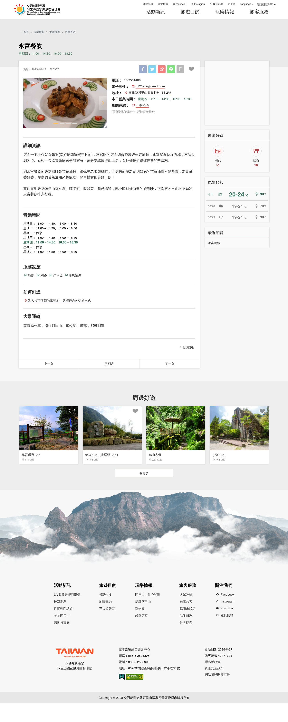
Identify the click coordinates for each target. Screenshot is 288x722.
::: (139, 4)
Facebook (227, 594)
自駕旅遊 (186, 601)
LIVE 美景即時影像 (67, 594)
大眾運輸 (186, 594)
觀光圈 (140, 608)
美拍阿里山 (62, 615)
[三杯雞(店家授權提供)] (65, 103)
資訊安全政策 (214, 668)
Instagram (200, 4)
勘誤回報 (188, 347)
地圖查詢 (105, 601)
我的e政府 (122, 677)
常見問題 (186, 622)
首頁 (26, 32)
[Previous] (27, 103)
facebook (181, 4)
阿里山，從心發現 (147, 594)
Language (245, 4)
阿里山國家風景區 (42, 9)
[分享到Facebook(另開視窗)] (143, 69)
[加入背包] (191, 69)
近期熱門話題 (63, 608)
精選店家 (141, 615)
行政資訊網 (216, 4)
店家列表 (70, 32)
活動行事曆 (62, 622)
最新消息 (60, 601)
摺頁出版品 (188, 608)
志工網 (231, 4)
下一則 (170, 363)
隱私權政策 (212, 662)
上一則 (48, 363)
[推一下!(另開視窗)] (152, 69)
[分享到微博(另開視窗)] (162, 69)
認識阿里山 (143, 601)
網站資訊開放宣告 (217, 674)
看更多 (144, 473)
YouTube (227, 608)
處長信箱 (227, 615)
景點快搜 (105, 594)
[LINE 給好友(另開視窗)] (171, 69)
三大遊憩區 (107, 608)
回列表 (109, 363)
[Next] (103, 103)
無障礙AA (134, 677)
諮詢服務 (186, 615)
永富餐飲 (214, 243)
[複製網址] (180, 69)
